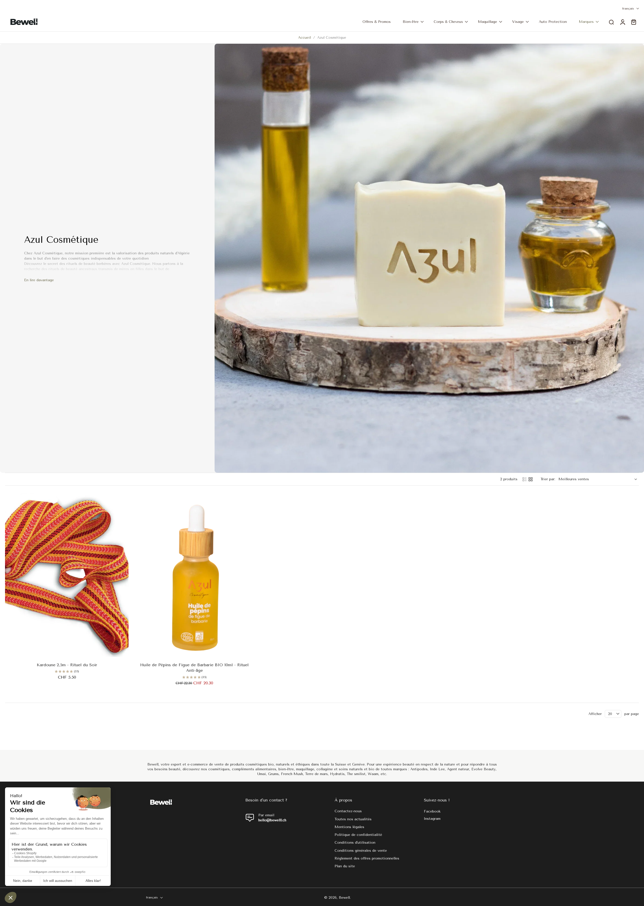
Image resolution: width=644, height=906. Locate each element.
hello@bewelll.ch (272, 820)
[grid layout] (531, 479)
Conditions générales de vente (361, 850)
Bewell (344, 897)
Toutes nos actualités (353, 819)
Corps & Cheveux (448, 22)
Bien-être (411, 22)
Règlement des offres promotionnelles (367, 858)
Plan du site (345, 866)
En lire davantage (39, 280)
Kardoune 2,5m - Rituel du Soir (67, 664)
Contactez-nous (348, 811)
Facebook (432, 811)
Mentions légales (349, 827)
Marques (586, 22)
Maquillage (487, 22)
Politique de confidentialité (358, 835)
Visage (518, 22)
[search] (611, 22)
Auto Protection (553, 22)
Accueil (304, 37)
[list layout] (524, 479)
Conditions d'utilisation (355, 842)
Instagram (432, 819)
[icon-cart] (633, 22)
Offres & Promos (377, 22)
